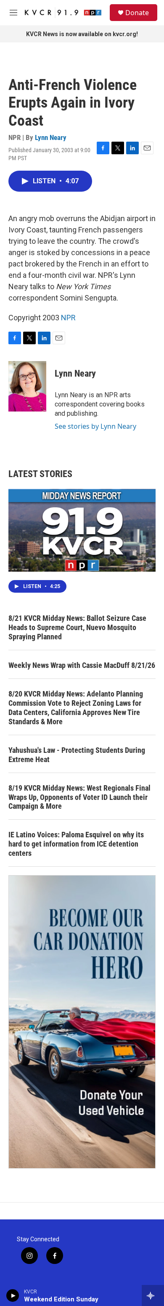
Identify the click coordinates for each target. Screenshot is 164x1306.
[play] (13, 1295)
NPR (68, 317)
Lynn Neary (50, 137)
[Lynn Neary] (27, 386)
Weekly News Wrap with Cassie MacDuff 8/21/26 (81, 665)
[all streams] (153, 1295)
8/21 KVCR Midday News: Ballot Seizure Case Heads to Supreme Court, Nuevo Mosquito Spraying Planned (77, 627)
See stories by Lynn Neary (95, 426)
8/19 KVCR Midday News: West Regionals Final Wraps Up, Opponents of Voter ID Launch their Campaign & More (79, 797)
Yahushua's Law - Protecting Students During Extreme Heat (76, 755)
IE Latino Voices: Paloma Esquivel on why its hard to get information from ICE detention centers (76, 843)
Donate (137, 12)
